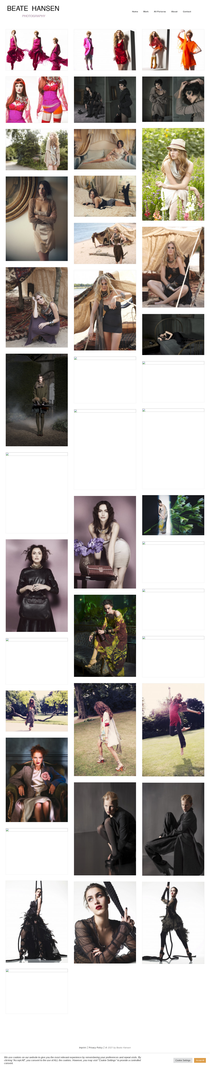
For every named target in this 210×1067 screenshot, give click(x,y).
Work (145, 11)
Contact (187, 11)
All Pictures (160, 11)
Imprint (82, 1047)
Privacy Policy (96, 1047)
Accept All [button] (200, 1060)
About (174, 11)
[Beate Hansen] (38, 11)
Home (135, 11)
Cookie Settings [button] (182, 1060)
